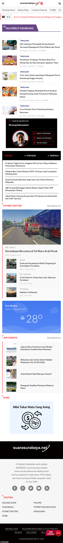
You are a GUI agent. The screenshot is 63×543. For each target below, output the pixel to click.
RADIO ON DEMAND (43, 138)
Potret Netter (10, 511)
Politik (53, 10)
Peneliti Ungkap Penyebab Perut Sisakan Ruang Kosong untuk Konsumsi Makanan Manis (38, 93)
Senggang (24, 41)
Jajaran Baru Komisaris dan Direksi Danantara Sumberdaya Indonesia (36, 348)
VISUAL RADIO (41, 143)
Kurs (5, 516)
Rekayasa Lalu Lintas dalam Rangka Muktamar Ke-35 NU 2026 (36, 361)
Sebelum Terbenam (28, 292)
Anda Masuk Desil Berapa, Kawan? (36, 374)
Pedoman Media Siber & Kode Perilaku (40, 529)
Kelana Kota (23, 10)
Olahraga (8, 507)
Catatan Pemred (39, 10)
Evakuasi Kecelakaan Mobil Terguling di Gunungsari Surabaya (38, 264)
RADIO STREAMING (43, 133)
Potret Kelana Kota (45, 507)
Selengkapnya (54, 205)
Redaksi (18, 532)
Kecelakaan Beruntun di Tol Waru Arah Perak (31, 251)
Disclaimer (31, 532)
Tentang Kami (8, 10)
